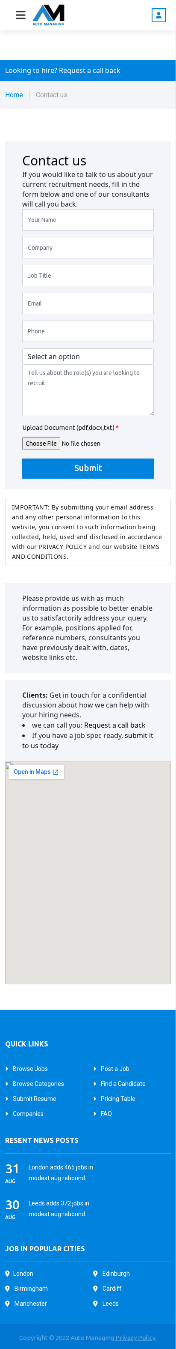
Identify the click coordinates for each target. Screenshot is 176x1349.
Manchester (30, 1303)
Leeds (110, 1303)
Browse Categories (38, 1083)
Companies (28, 1113)
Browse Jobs (30, 1068)
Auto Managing (92, 1337)
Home (14, 95)
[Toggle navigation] (20, 15)
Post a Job (114, 1068)
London (23, 1273)
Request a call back (115, 725)
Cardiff (111, 1288)
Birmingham (30, 1288)
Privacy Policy (135, 1337)
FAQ (106, 1113)
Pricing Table (117, 1098)
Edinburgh (115, 1273)
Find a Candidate (123, 1083)
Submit (88, 468)
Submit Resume (34, 1098)
